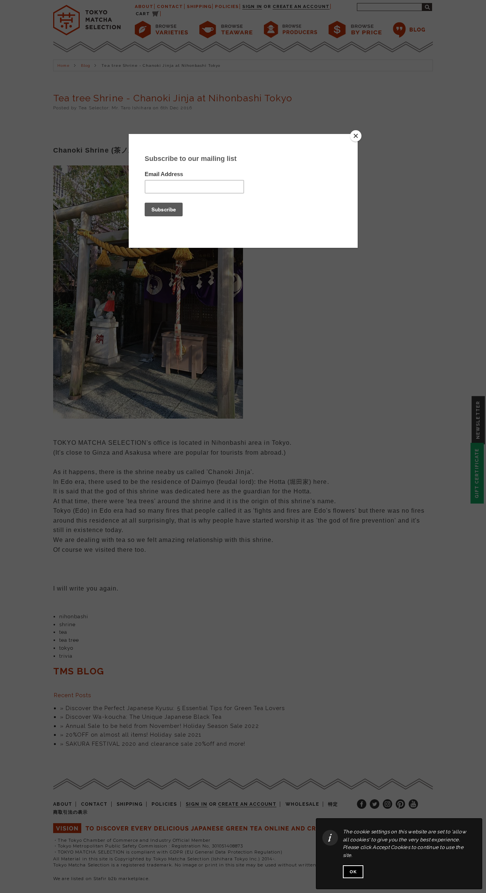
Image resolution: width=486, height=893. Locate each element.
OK (353, 871)
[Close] (355, 136)
